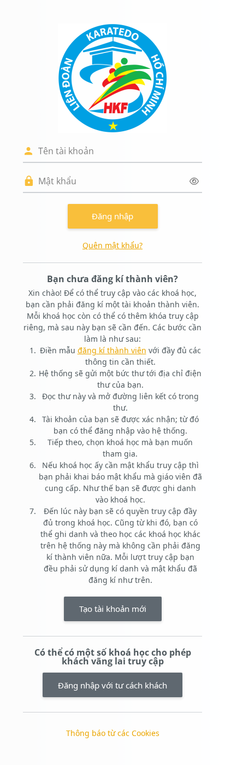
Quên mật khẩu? (112, 245)
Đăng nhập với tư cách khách (112, 685)
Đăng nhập (112, 216)
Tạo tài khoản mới (112, 608)
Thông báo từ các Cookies (112, 733)
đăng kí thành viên (112, 350)
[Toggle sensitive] (194, 181)
